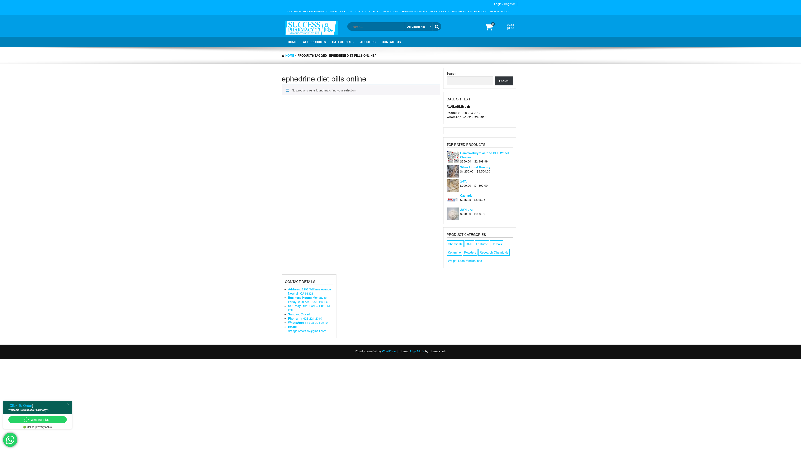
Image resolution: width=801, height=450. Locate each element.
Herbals (496, 244)
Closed (299, 314)
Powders (470, 252)
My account (390, 11)
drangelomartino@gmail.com (307, 329)
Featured (482, 244)
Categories (342, 42)
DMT (469, 244)
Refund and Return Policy (469, 11)
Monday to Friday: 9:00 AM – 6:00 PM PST (309, 299)
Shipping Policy (500, 11)
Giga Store (417, 351)
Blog (376, 11)
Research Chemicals (494, 252)
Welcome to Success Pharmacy (306, 11)
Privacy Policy (439, 11)
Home (292, 42)
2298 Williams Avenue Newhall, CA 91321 (309, 291)
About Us (346, 11)
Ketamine (454, 252)
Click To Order (21, 405)
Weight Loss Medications (465, 260)
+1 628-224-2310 (305, 318)
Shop (333, 11)
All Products (314, 42)
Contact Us (362, 11)
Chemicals (455, 244)
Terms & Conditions (414, 11)
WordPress (389, 351)
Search (451, 73)
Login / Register (504, 4)
